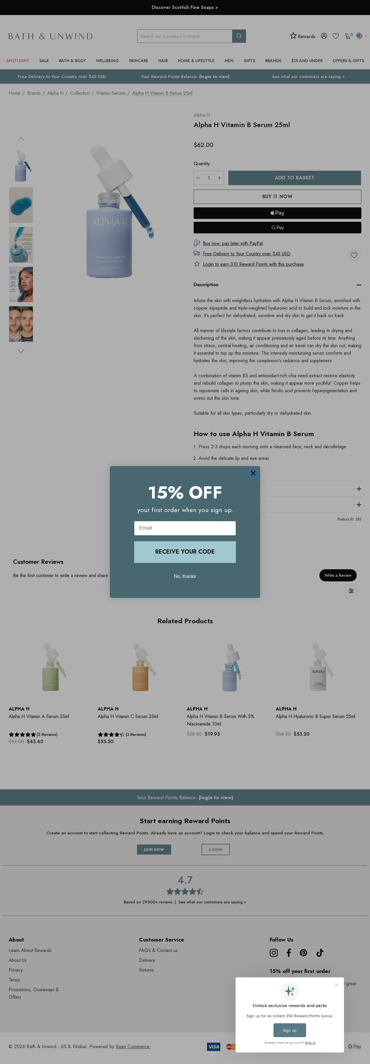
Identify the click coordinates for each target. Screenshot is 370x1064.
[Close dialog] (253, 473)
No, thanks (185, 576)
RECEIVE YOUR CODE (185, 552)
